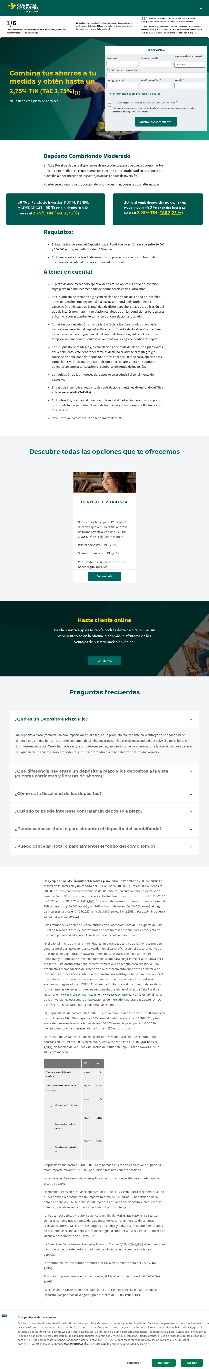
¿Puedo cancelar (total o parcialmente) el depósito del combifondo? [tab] (88, 828)
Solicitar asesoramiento (154, 122)
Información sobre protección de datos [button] (136, 93)
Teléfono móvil (150, 80)
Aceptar (192, 1363)
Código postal (115, 80)
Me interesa (105, 661)
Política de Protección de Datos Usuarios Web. (154, 102)
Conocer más (104, 576)
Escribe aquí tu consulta (122, 70)
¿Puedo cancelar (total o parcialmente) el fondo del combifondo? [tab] (85, 846)
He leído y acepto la (144, 102)
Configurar (134, 1363)
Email (178, 80)
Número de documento (189, 56)
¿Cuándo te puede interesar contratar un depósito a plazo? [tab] (79, 811)
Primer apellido (150, 58)
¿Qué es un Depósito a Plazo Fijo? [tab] (51, 719)
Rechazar (164, 1363)
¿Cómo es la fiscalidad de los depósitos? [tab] (58, 793)
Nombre (112, 58)
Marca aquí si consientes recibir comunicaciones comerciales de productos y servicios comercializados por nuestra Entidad (154, 110)
